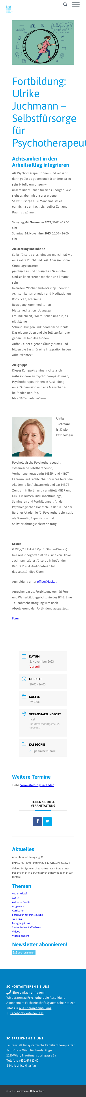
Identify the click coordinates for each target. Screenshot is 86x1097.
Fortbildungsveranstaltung (27, 914)
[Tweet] (47, 821)
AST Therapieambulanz (35, 1008)
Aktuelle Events (21, 902)
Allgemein (18, 906)
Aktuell (16, 898)
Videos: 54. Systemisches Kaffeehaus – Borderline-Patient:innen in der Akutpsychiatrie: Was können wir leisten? (42, 872)
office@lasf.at (47, 581)
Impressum (22, 1091)
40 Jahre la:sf (19, 893)
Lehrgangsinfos (21, 923)
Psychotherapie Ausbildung (46, 997)
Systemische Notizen (61, 1002)
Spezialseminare (44, 751)
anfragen (37, 992)
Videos (16, 931)
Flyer (15, 618)
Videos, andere (20, 935)
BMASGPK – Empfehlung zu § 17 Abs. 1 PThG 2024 (41, 862)
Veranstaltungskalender (37, 785)
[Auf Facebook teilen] (37, 821)
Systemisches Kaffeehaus (26, 927)
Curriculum (18, 910)
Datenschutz (37, 1091)
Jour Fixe (17, 919)
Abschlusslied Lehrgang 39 (27, 857)
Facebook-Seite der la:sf (26, 1013)
